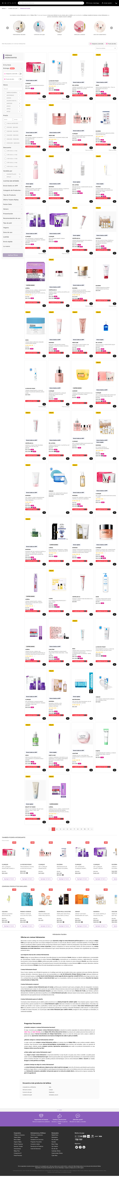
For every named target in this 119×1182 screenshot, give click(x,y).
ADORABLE (10, 95)
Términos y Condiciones (37, 1135)
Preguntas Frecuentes (36, 1142)
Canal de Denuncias (36, 1148)
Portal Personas (18, 1155)
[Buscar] (20, 3)
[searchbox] (53, 3)
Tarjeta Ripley (17, 1137)
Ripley (9, 177)
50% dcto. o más (12, 162)
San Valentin (55, 1146)
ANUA (8, 106)
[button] (116, 3)
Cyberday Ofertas (56, 1151)
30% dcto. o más (12, 154)
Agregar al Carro (9, 879)
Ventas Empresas (18, 1144)
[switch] (20, 74)
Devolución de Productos (37, 1146)
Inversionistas (17, 1148)
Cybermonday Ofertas (57, 1153)
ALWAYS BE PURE (12, 100)
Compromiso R (17, 1153)
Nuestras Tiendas (18, 1146)
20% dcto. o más (12, 151)
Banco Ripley (17, 1139)
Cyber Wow (54, 1155)
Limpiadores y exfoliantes (29, 1087)
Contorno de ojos (27, 1092)
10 (84, 829)
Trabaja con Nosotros (19, 1135)
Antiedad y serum (53, 1095)
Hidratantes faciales (25, 8)
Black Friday (55, 1144)
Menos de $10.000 (12, 123)
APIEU (9, 109)
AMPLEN (9, 103)
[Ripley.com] (10, 3)
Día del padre (55, 1139)
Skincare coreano (27, 1089)
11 (88, 829)
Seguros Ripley (18, 1142)
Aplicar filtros (13, 255)
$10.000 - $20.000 (12, 127)
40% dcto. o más (12, 158)
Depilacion (51, 1092)
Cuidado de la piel (12, 8)
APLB (8, 111)
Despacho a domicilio (97, 43)
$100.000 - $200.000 (13, 143)
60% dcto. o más (12, 166)
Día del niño (55, 1148)
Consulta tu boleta (35, 1144)
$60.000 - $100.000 (13, 139)
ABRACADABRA (12, 92)
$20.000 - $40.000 (12, 131)
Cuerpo (51, 1089)
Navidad (54, 1142)
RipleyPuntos (55, 1135)
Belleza (4, 8)
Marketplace (11, 174)
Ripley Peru (17, 1151)
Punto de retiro (112, 43)
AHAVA (9, 98)
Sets (50, 1087)
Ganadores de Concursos (37, 1139)
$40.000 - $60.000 (12, 135)
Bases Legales (34, 1137)
